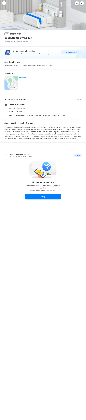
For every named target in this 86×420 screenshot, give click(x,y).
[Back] (4, 3)
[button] (11, 83)
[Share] (82, 3)
